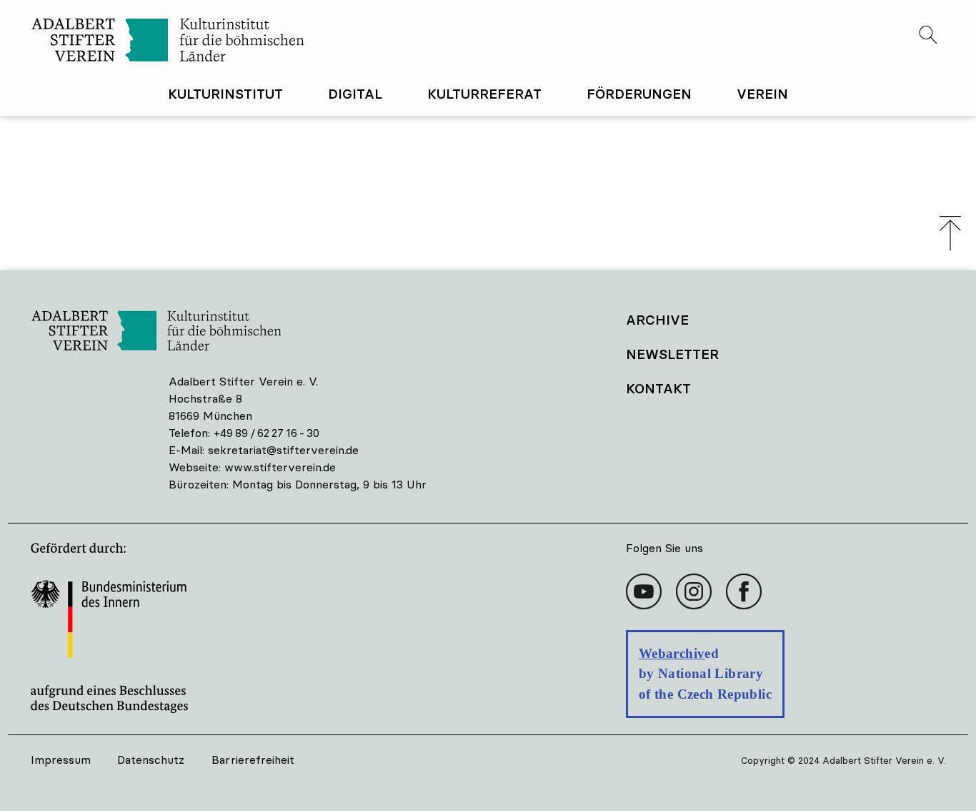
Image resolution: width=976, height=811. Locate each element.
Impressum (61, 759)
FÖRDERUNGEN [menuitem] (639, 93)
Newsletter (672, 354)
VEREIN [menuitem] (762, 93)
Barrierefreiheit (252, 759)
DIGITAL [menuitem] (355, 93)
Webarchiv (671, 653)
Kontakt (658, 388)
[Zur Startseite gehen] (259, 42)
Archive (657, 319)
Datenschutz (150, 759)
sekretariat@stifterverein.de (283, 450)
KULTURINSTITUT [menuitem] (225, 93)
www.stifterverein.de (280, 467)
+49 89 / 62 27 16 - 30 (266, 433)
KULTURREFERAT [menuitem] (484, 93)
